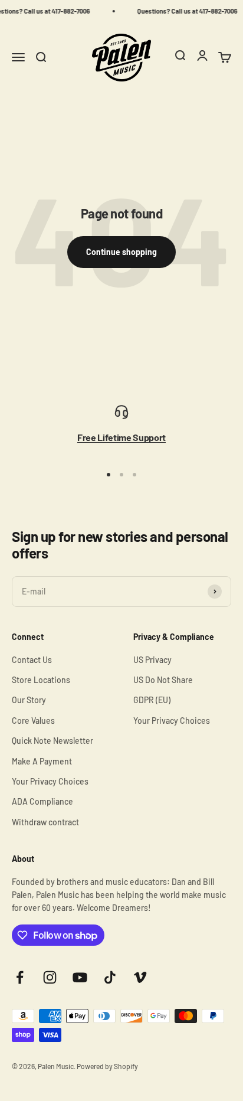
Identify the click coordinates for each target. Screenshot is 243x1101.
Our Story (29, 700)
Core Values (33, 721)
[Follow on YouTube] (80, 977)
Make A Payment (42, 761)
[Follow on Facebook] (20, 977)
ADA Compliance (42, 801)
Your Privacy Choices (50, 781)
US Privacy (152, 660)
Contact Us (32, 660)
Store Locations (41, 680)
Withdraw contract (45, 822)
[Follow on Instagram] (50, 977)
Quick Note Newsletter (52, 741)
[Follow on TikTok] (110, 977)
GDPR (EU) (151, 700)
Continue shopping (121, 252)
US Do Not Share (163, 680)
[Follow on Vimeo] (140, 977)
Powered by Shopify (107, 1066)
